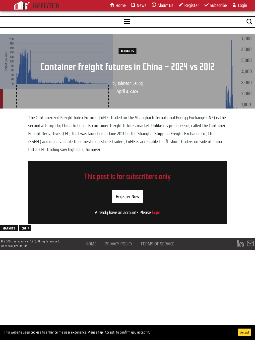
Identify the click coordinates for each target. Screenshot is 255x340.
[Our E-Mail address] (250, 244)
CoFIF (25, 228)
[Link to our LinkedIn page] (240, 244)
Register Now (127, 196)
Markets (127, 51)
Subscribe (218, 5)
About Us (164, 5)
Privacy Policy (118, 244)
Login (242, 5)
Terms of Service (157, 244)
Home (120, 5)
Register (191, 5)
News (141, 5)
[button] (127, 22)
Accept (244, 332)
